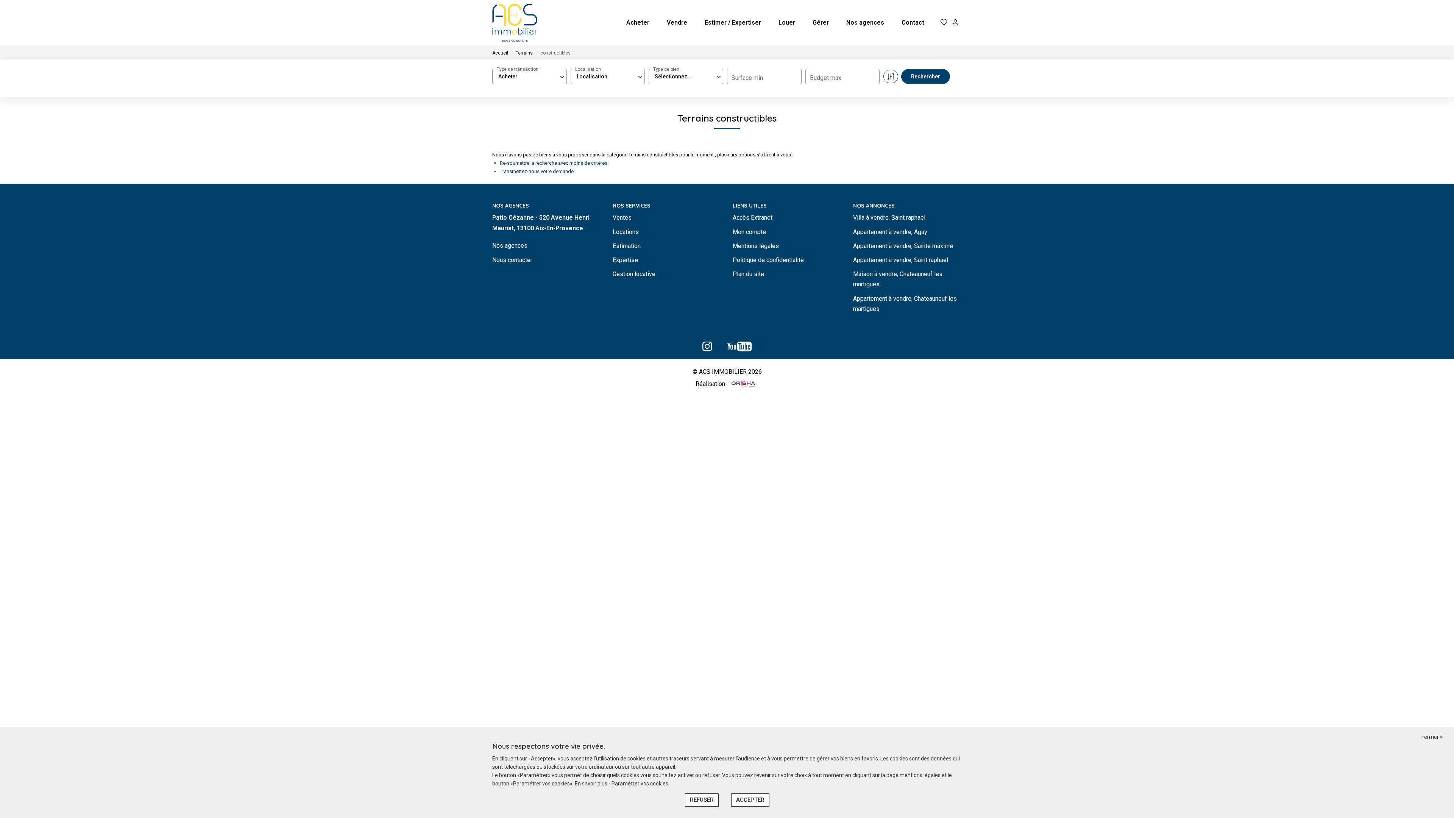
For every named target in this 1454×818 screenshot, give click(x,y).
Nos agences (865, 22)
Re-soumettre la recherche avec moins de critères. (554, 163)
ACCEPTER (750, 799)
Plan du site (748, 274)
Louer (786, 22)
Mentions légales (756, 246)
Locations (626, 232)
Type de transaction (517, 69)
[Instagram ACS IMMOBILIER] (707, 348)
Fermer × (1432, 737)
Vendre (677, 22)
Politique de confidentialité (768, 260)
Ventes (622, 217)
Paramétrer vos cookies (640, 784)
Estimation (627, 246)
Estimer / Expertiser (733, 22)
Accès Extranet (752, 217)
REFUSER (702, 799)
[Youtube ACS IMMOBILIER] (739, 348)
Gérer (821, 22)
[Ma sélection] (944, 23)
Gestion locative (634, 274)
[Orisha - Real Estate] (742, 384)
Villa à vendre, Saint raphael (889, 217)
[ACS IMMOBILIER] (514, 23)
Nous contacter (512, 260)
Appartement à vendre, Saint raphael (900, 260)
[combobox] (529, 76)
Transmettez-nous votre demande (537, 171)
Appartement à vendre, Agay (890, 232)
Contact (913, 22)
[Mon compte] (955, 23)
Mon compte (749, 232)
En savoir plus (591, 784)
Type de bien (666, 69)
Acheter (637, 22)
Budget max (825, 77)
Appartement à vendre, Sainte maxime (903, 246)
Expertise (625, 260)
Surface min (747, 77)
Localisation (588, 69)
